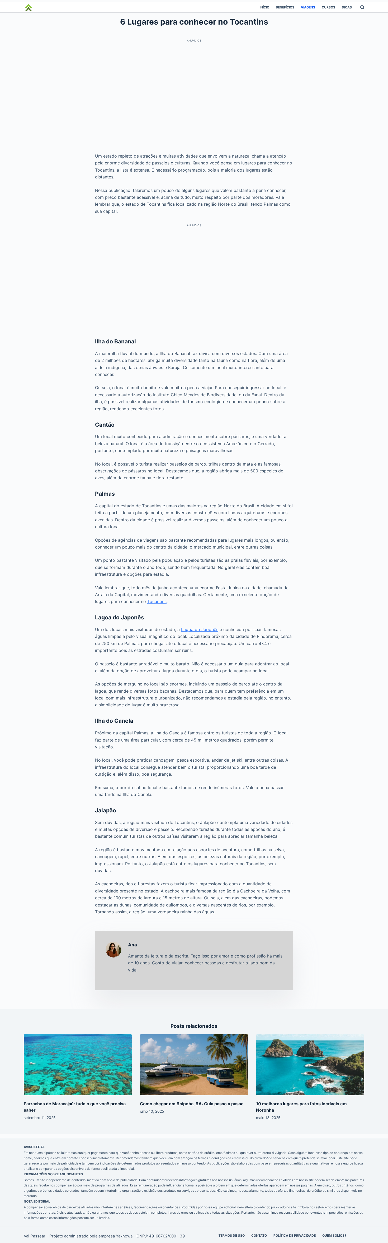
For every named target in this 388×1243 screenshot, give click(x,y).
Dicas (347, 7)
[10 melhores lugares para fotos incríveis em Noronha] (310, 1064)
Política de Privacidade (294, 1235)
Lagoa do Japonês (199, 629)
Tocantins (157, 601)
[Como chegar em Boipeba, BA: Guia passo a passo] (194, 1064)
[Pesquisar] (362, 7)
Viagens (308, 7)
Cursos (328, 7)
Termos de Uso (232, 1235)
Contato (259, 1235)
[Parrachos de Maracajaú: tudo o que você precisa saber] (78, 1064)
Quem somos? (334, 1235)
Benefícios (285, 7)
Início (264, 7)
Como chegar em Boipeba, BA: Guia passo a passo (192, 1103)
